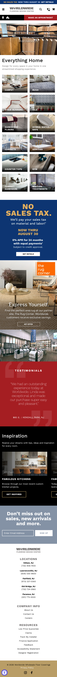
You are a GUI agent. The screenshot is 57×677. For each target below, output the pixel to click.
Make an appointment (40, 18)
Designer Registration (28, 653)
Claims (28, 633)
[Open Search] (40, 9)
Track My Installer (28, 637)
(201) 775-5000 (28, 597)
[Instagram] (25, 672)
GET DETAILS (47, 2)
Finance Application (28, 641)
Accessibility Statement (28, 649)
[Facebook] (32, 672)
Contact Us (28, 614)
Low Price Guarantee (29, 629)
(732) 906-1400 (28, 566)
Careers (28, 618)
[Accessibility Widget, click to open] (4, 672)
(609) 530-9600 (28, 573)
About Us (28, 610)
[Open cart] (53, 9)
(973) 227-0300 (28, 581)
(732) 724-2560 (28, 589)
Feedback (28, 645)
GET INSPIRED (14, 494)
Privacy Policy (27, 668)
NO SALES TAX (10, 2)
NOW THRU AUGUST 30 (29, 2)
